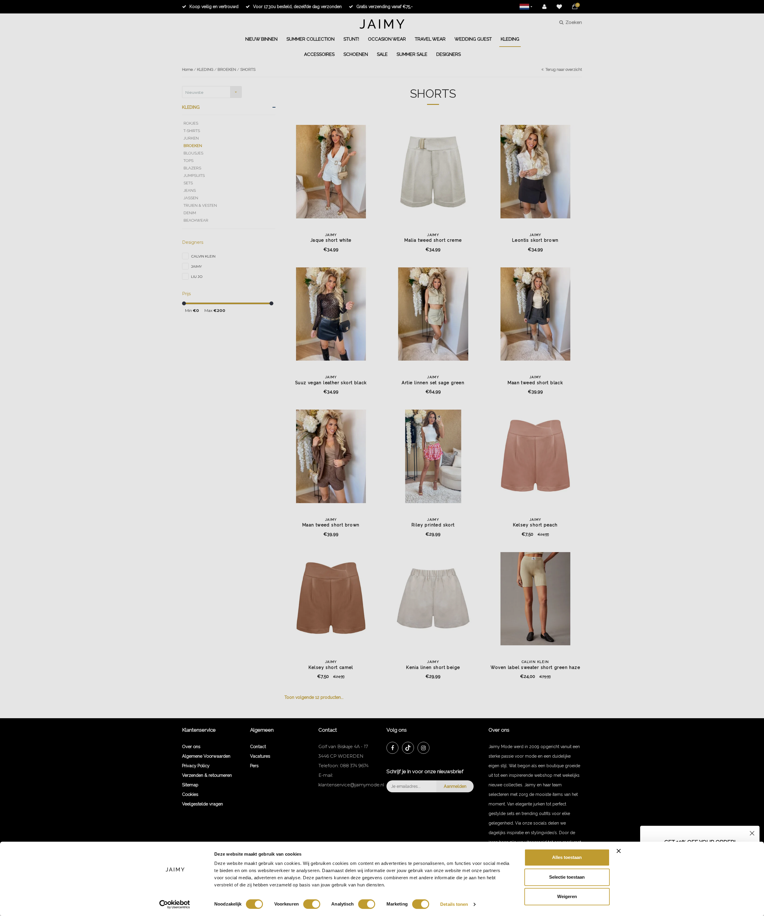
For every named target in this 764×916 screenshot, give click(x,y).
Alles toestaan (567, 857)
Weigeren (567, 896)
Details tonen (454, 904)
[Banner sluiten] (619, 851)
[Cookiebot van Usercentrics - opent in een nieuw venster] (175, 904)
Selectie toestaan (567, 877)
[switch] (311, 904)
